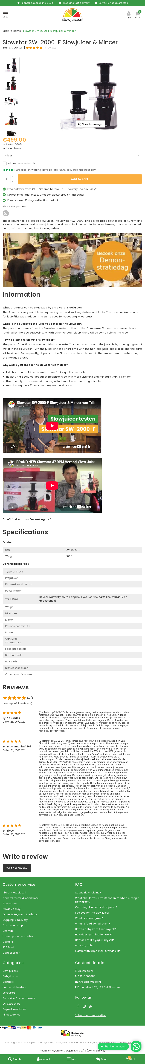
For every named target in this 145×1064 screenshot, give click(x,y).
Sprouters (9, 993)
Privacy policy (12, 909)
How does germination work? (94, 934)
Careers (8, 942)
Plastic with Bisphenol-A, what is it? (98, 951)
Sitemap (8, 931)
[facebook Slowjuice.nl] (77, 1006)
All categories (11, 1014)
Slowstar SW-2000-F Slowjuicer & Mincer (49, 31)
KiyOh (55, 1050)
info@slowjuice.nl (90, 982)
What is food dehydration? (92, 923)
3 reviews (50, 47)
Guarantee (10, 903)
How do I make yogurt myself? (95, 940)
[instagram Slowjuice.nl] (84, 1006)
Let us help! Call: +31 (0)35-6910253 (25, 523)
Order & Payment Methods (20, 914)
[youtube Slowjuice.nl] (90, 1006)
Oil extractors (11, 1003)
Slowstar (16, 47)
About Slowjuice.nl (14, 892)
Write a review (16, 868)
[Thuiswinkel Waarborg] (72, 1033)
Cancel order (11, 952)
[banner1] (72, 260)
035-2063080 (86, 976)
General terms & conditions (21, 898)
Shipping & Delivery (15, 920)
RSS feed (8, 947)
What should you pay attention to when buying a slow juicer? (107, 900)
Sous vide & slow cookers (19, 998)
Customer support (15, 925)
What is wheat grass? (89, 918)
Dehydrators (11, 976)
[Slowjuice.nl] (72, 14)
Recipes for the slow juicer (92, 912)
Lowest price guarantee (18, 936)
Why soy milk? (84, 945)
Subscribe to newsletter (90, 1015)
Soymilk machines (14, 1009)
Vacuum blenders (14, 987)
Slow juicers (10, 971)
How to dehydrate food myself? (96, 929)
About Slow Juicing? (88, 892)
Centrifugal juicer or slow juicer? (96, 907)
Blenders (8, 982)
